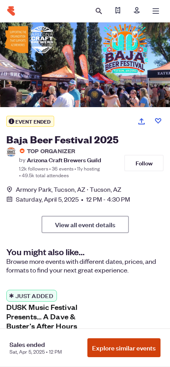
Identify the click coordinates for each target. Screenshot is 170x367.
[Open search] (99, 11)
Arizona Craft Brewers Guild (64, 159)
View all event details (85, 224)
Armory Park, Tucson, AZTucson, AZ (68, 189)
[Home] (11, 11)
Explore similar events (124, 347)
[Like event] (158, 120)
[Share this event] (141, 121)
